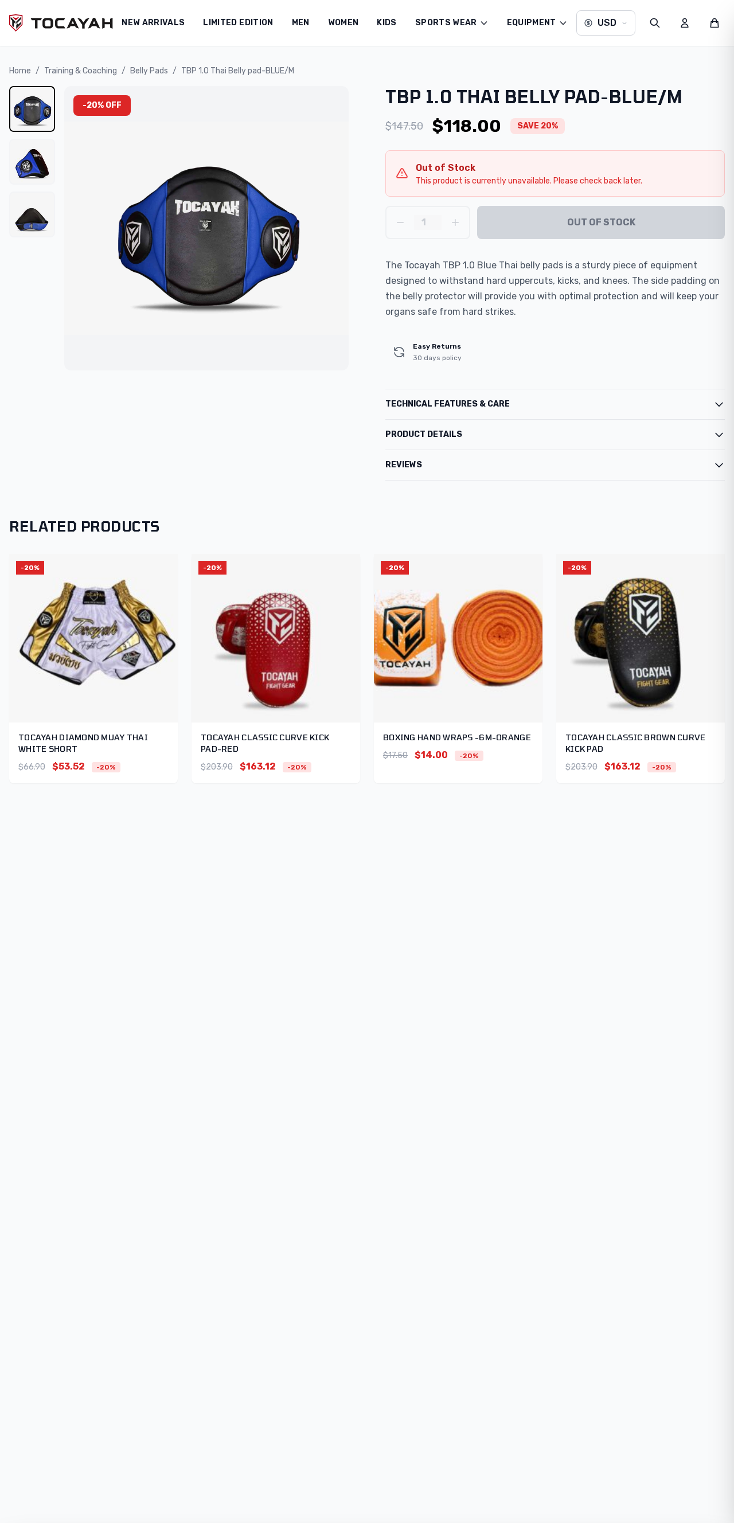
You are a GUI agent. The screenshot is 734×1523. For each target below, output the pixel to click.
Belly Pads (149, 71)
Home (20, 71)
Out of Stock (601, 222)
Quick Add (93, 644)
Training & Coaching (80, 71)
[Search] (655, 23)
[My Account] (684, 23)
